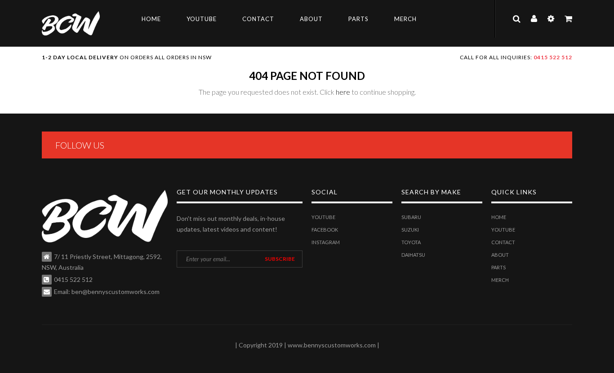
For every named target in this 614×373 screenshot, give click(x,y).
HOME (151, 18)
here (343, 92)
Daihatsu (413, 255)
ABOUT (311, 18)
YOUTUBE (202, 18)
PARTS (358, 18)
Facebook (324, 230)
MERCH (405, 18)
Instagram (325, 242)
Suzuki (410, 230)
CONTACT (258, 18)
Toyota (411, 242)
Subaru (411, 217)
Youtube (323, 217)
